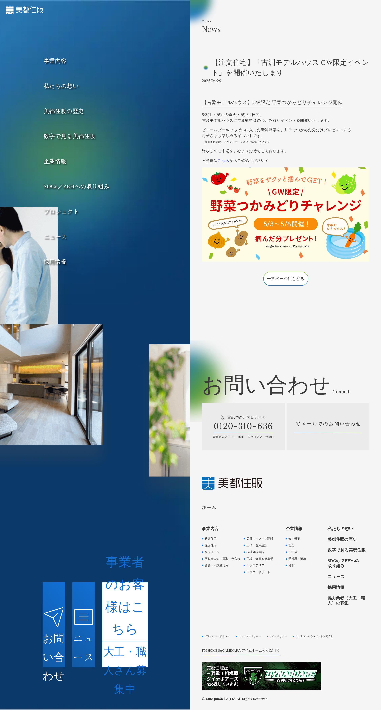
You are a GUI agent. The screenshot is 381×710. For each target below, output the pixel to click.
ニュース (55, 236)
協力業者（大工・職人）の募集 (346, 600)
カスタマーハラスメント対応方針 (314, 636)
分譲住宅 (210, 538)
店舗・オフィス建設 (259, 538)
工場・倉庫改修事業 (259, 558)
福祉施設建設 (255, 552)
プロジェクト (61, 211)
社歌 (291, 565)
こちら (223, 160)
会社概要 (294, 538)
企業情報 (55, 161)
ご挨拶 (292, 552)
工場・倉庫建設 (256, 545)
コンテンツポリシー (249, 636)
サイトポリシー (278, 636)
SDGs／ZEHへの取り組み (77, 186)
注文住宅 (210, 545)
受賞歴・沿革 (297, 558)
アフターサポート (258, 572)
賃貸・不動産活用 (216, 565)
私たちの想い (61, 86)
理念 (291, 545)
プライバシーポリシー (217, 636)
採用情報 (55, 262)
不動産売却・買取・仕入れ (222, 558)
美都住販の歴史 (64, 111)
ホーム (209, 507)
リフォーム (212, 552)
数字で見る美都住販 (69, 136)
